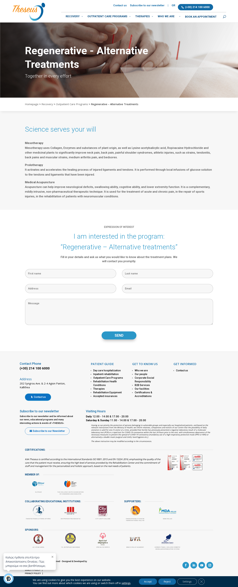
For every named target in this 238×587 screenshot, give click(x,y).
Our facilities (142, 388)
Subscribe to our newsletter (147, 5)
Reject (167, 581)
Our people (141, 374)
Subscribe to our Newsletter (49, 431)
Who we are (141, 370)
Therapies (99, 388)
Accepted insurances (105, 396)
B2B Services (142, 385)
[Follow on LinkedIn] (193, 565)
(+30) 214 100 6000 (197, 7)
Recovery (47, 104)
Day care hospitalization (107, 370)
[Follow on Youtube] (201, 565)
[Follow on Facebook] (185, 565)
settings (126, 583)
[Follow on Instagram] (209, 565)
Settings (187, 581)
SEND (119, 335)
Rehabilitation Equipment (107, 392)
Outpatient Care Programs (72, 104)
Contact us (120, 5)
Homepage (32, 104)
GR (173, 5)
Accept (148, 581)
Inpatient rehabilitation (106, 374)
